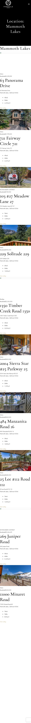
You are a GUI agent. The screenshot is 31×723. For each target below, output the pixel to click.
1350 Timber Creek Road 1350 (15, 308)
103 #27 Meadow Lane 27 (14, 198)
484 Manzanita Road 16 (13, 423)
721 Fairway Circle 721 (10, 140)
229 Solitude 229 (14, 253)
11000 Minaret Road (12, 596)
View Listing (3, 108)
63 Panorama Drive (11, 82)
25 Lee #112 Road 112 (15, 481)
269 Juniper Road (10, 538)
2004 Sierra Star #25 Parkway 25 (14, 366)
